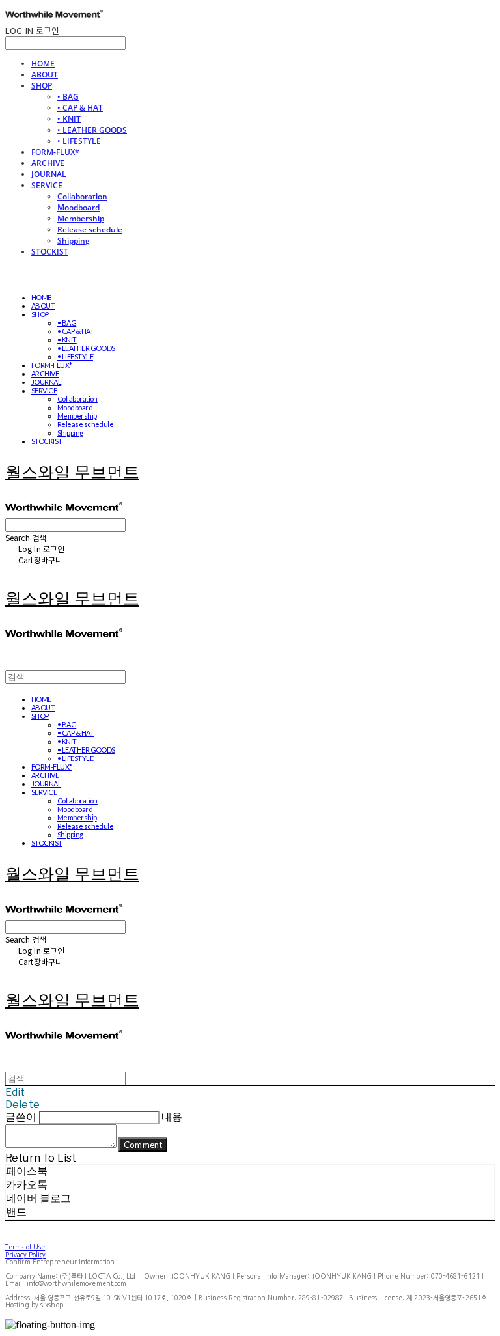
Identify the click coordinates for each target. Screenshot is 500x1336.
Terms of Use (25, 1247)
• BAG (68, 96)
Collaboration (82, 196)
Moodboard (78, 207)
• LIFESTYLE (79, 140)
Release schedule (89, 229)
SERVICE (46, 185)
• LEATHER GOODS (92, 129)
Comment (143, 1144)
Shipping (73, 240)
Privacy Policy (25, 1254)
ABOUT (44, 74)
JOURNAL (48, 174)
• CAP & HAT (80, 107)
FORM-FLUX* (55, 152)
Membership (80, 218)
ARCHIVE (47, 163)
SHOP (41, 85)
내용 (171, 1117)
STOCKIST (49, 251)
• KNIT (69, 118)
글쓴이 (20, 1117)
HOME (43, 63)
